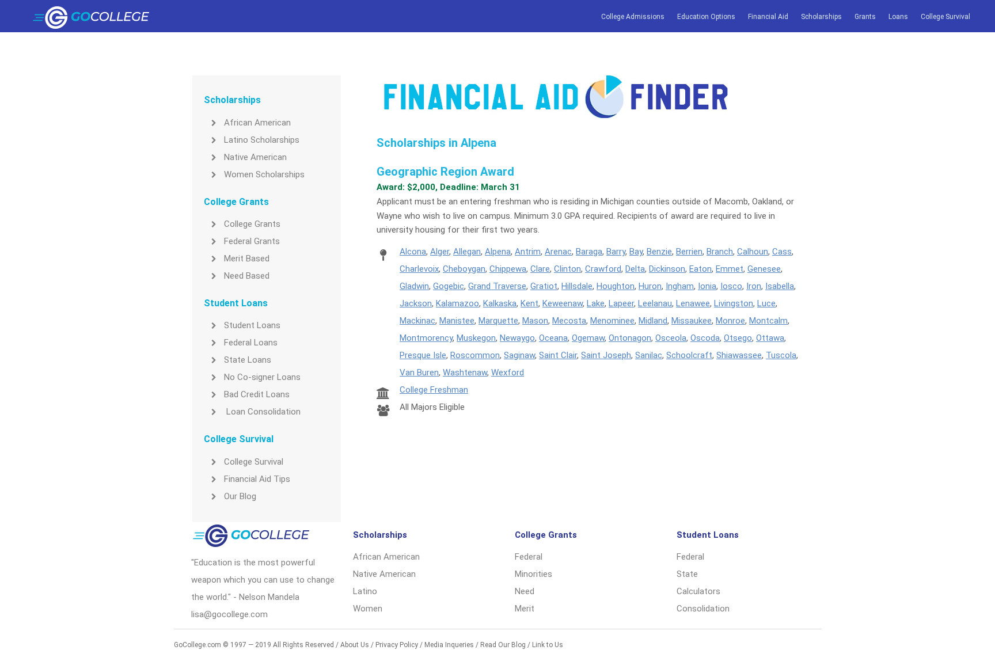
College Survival (945, 17)
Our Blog (240, 496)
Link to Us (547, 645)
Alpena (498, 251)
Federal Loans (251, 342)
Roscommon (475, 355)
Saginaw (519, 355)
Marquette (498, 321)
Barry (615, 251)
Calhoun (752, 251)
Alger (439, 251)
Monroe (730, 321)
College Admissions (632, 17)
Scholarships (821, 17)
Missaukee (691, 321)
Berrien (689, 251)
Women (367, 608)
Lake (596, 303)
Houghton (616, 286)
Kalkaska (500, 303)
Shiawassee (739, 355)
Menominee (612, 321)
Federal (528, 557)
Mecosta (569, 321)
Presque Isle (423, 355)
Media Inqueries (449, 645)
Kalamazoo (457, 303)
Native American (255, 157)
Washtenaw (465, 372)
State (687, 574)
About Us (354, 645)
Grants (865, 17)
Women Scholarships (264, 174)
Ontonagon (630, 338)
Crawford (603, 269)
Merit (524, 608)
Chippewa (507, 269)
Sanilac (648, 355)
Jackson (416, 303)
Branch (720, 251)
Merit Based (246, 258)
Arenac (558, 251)
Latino (365, 591)
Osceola (670, 338)
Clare (540, 269)
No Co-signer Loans (262, 377)
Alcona (413, 251)
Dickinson (667, 269)
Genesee (764, 269)
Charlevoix (419, 269)
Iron (753, 286)
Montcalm (768, 321)
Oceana (553, 338)
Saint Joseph (606, 355)
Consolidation (703, 608)
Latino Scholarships (261, 140)
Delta (635, 269)
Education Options (706, 17)
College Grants (252, 224)
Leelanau (655, 303)
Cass (782, 251)
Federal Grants (252, 241)
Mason (535, 321)
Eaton (700, 269)
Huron (650, 286)
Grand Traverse (497, 286)
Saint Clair (558, 355)
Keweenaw (562, 303)
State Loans (247, 360)
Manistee (456, 321)
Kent (529, 303)
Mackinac (417, 321)
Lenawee (693, 303)
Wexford (507, 372)
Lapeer (621, 303)
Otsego (738, 338)
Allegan (467, 251)
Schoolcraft (689, 355)
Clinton (567, 269)
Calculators (698, 591)
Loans (898, 17)
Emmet (729, 269)
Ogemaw (588, 338)
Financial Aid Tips (257, 479)
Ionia (707, 286)
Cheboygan (464, 269)
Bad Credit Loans (257, 394)
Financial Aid (768, 17)
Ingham (680, 286)
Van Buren (419, 372)
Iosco (731, 286)
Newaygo (517, 338)
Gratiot (543, 286)
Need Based (246, 276)
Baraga (589, 251)
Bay (636, 251)
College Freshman (434, 390)
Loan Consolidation (262, 411)
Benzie (659, 251)
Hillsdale (577, 286)
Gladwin (414, 286)
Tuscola (781, 355)
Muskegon (476, 338)
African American (257, 122)
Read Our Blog (503, 645)
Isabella (779, 286)
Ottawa (770, 338)
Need (524, 591)
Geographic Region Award (445, 171)
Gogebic (448, 286)
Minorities (533, 574)
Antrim (528, 251)
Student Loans (252, 325)
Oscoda (705, 338)
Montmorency (426, 338)
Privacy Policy (396, 645)
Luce (766, 303)
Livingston (733, 303)
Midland (653, 321)
